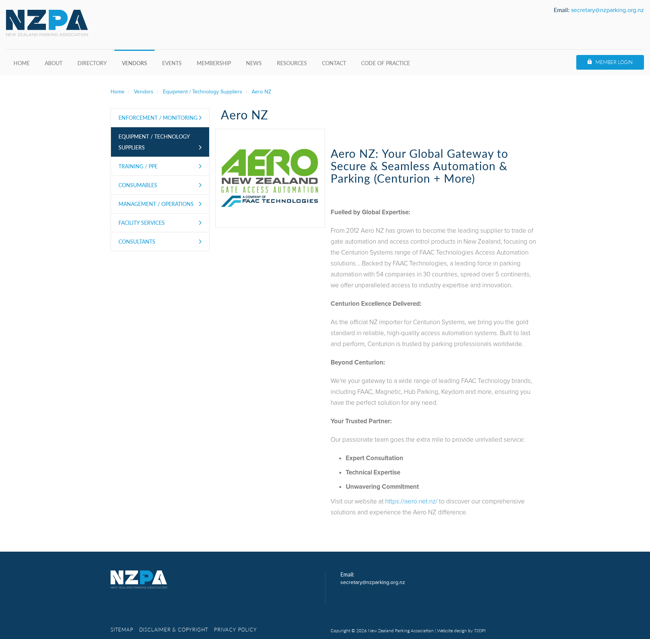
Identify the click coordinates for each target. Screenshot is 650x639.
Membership (214, 63)
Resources (292, 63)
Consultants (136, 241)
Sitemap (122, 629)
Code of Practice (385, 63)
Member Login (614, 62)
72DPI (480, 630)
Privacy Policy (235, 629)
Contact (334, 63)
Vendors (134, 63)
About (53, 63)
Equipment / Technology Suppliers (154, 142)
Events (172, 63)
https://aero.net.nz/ (411, 501)
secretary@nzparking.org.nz (607, 10)
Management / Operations (156, 203)
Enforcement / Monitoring (157, 117)
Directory (92, 63)
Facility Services (141, 222)
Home (22, 63)
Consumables (137, 185)
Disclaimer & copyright (174, 629)
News (254, 63)
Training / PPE (138, 166)
